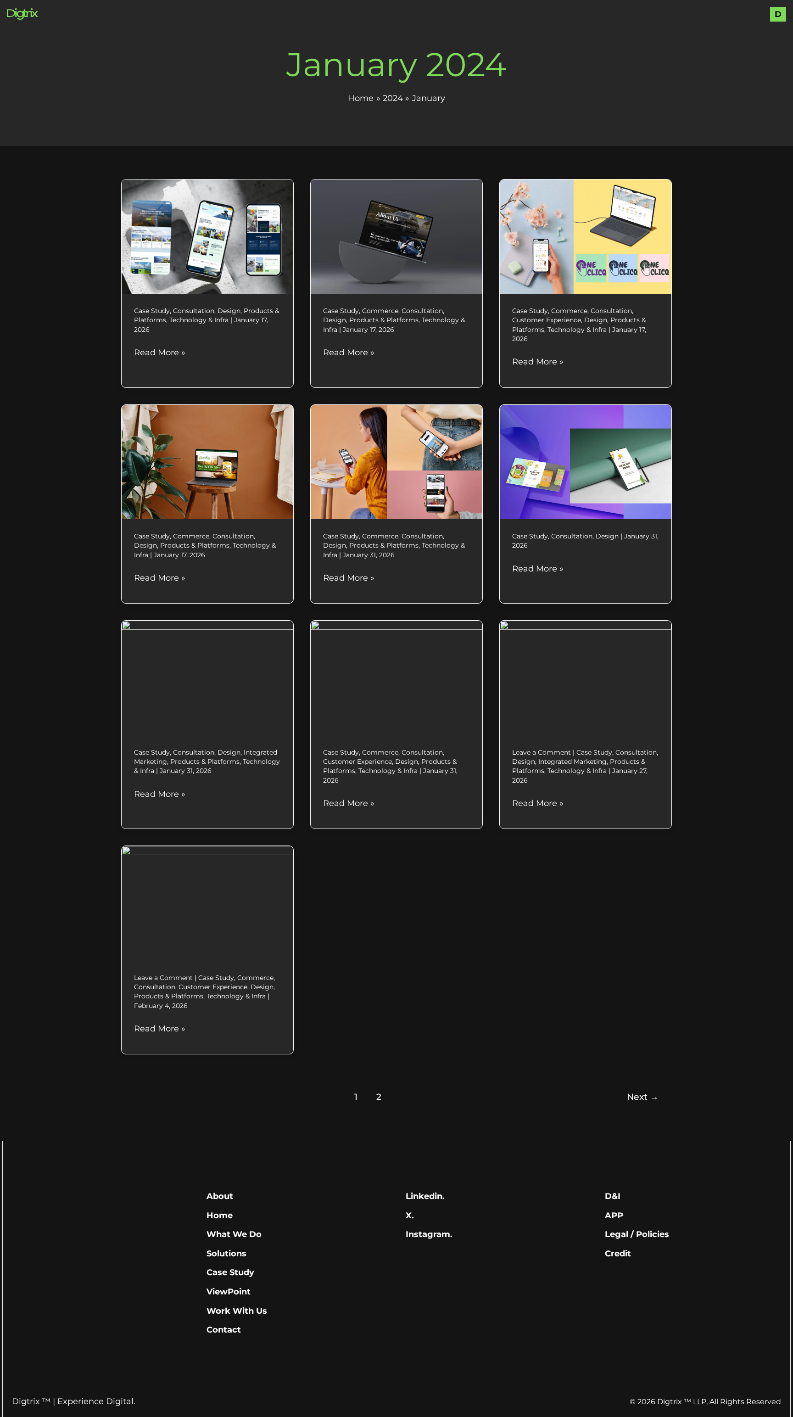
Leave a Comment (541, 752)
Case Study (152, 311)
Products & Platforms (384, 320)
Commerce (380, 311)
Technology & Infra (199, 320)
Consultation (193, 311)
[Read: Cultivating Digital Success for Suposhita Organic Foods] (207, 461)
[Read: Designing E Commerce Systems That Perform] (396, 677)
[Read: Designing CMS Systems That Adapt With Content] (585, 677)
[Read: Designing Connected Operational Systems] (396, 461)
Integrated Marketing (572, 761)
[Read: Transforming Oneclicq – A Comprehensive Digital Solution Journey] (585, 236)
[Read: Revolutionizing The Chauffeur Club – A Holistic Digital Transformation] (396, 236)
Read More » (159, 352)
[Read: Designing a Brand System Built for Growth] (585, 461)
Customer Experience (546, 320)
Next (643, 1096)
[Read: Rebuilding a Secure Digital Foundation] (207, 677)
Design (229, 311)
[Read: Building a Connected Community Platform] (207, 903)
